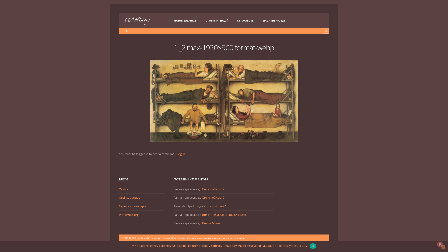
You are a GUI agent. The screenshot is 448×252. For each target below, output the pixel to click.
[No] (443, 247)
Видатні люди (273, 20)
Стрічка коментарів (132, 206)
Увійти (123, 189)
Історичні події (216, 20)
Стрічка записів (129, 198)
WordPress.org (129, 215)
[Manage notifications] (440, 244)
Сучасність (245, 20)
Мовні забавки (185, 20)
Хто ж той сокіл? (213, 189)
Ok (313, 245)
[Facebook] (126, 31)
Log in (181, 154)
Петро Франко (212, 223)
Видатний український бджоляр (224, 215)
